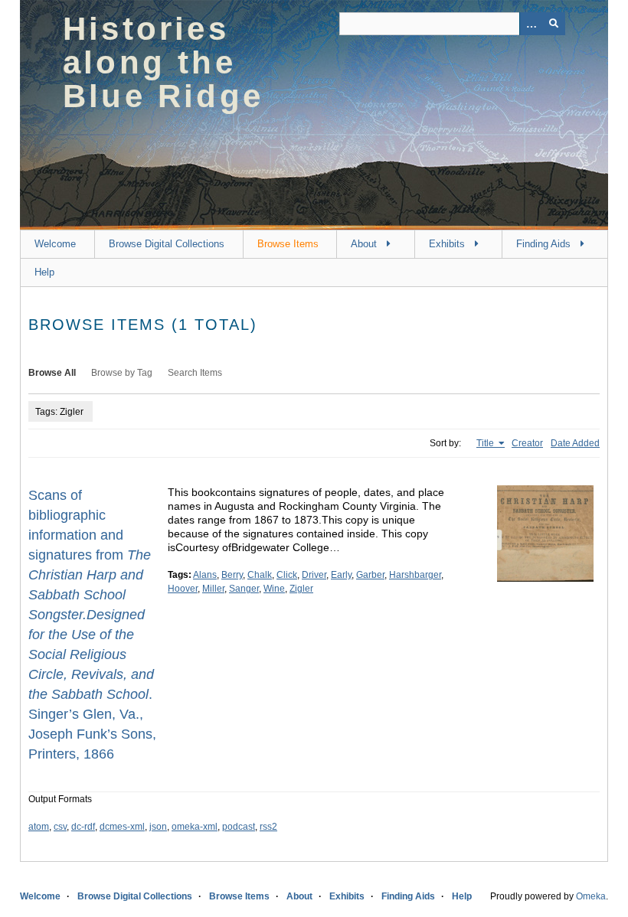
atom (38, 826)
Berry (232, 574)
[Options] (530, 23)
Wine (274, 588)
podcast (238, 826)
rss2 (268, 826)
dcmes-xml (122, 826)
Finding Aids (543, 244)
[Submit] (553, 23)
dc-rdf (83, 826)
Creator (527, 443)
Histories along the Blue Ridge (163, 62)
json (158, 826)
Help (44, 272)
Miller (213, 588)
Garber (370, 574)
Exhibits (447, 244)
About (364, 244)
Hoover (183, 588)
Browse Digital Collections (166, 244)
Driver (314, 574)
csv (60, 826)
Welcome (55, 244)
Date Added (575, 443)
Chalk (259, 574)
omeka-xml (195, 826)
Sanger (244, 588)
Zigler (301, 588)
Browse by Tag (121, 372)
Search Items (195, 372)
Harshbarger (415, 574)
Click (286, 574)
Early (341, 574)
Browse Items (288, 244)
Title (486, 443)
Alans (205, 574)
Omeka (591, 896)
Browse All (52, 372)
